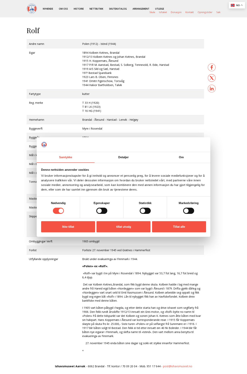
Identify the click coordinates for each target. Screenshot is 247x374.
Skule (152, 12)
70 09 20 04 (129, 366)
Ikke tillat (68, 226)
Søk (218, 12)
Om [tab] (181, 157)
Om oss (63, 8)
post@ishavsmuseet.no (177, 366)
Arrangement (141, 8)
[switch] (101, 211)
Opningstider (205, 12)
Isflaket (163, 12)
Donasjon (176, 12)
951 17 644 (154, 366)
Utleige (159, 8)
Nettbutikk (96, 8)
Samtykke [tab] (65, 157)
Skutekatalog (118, 8)
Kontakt (189, 12)
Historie (79, 8)
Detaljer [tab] (123, 157)
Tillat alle (179, 226)
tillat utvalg (123, 226)
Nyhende (48, 8)
